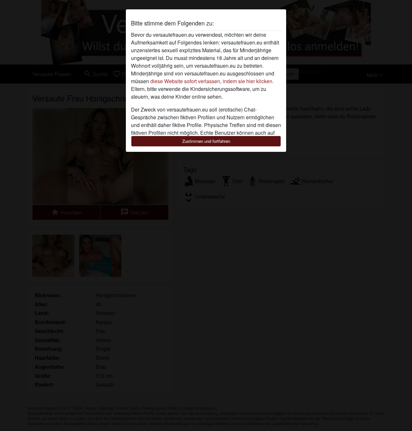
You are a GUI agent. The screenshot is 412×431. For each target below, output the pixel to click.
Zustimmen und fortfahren (206, 141)
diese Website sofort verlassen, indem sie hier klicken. (212, 81)
